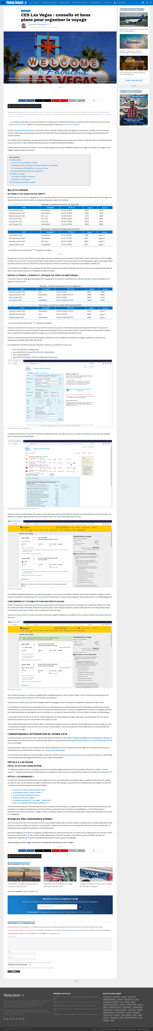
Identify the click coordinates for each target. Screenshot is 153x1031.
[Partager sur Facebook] (26, 100)
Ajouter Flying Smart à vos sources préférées (26, 106)
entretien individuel (72, 124)
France (120, 999)
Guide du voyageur (49, 2)
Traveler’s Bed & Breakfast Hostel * (26, 795)
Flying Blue (107, 997)
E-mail (10, 957)
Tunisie (127, 1002)
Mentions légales (143, 1029)
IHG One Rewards (131, 1017)
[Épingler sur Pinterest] (60, 100)
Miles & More (120, 1012)
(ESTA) (93, 740)
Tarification (108, 1015)
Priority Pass (131, 1004)
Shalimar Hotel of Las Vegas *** (25, 798)
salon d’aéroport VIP (30, 698)
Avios (136, 999)
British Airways (109, 1012)
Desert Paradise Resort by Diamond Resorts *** (31, 803)
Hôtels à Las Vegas (18, 174)
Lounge (124, 997)
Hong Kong (114, 1017)
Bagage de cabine (120, 1010)
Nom (9, 951)
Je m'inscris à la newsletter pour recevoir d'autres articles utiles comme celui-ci (31, 968)
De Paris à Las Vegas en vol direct (26, 162)
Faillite (140, 1004)
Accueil (94, 1029)
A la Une (116, 1015)
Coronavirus (128, 999)
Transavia (136, 1012)
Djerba (139, 1010)
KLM (121, 1002)
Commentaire (12, 936)
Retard (106, 1017)
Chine (112, 1020)
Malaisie (122, 1004)
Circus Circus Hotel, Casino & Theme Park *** (30, 790)
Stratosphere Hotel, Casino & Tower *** (28, 792)
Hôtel (122, 1017)
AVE (33, 757)
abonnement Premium (19, 124)
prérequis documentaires (70, 755)
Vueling (106, 1020)
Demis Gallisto (105, 81)
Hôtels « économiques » (22, 179)
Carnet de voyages (79, 2)
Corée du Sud (108, 1010)
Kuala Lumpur (126, 1015)
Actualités (35, 2)
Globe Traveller (27, 835)
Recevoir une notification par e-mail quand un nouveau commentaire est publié (29, 962)
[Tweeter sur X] (43, 100)
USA (36, 891)
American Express (110, 999)
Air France (41, 197)
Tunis (140, 1015)
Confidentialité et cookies (127, 1029)
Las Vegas (30, 891)
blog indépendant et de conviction (45, 112)
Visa (140, 1017)
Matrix (10, 338)
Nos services (95, 2)
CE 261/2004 (131, 1010)
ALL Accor (116, 997)
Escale (128, 1012)
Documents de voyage (111, 1002)
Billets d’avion (16, 160)
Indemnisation (137, 1007)
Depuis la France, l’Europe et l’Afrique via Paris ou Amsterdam (36, 165)
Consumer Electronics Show (24, 130)
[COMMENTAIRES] (93, 100)
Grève (134, 1015)
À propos (107, 2)
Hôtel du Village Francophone (24, 176)
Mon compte (121, 2)
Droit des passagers (111, 1004)
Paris (133, 1002)
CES (25, 891)
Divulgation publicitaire (107, 1029)
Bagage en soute (115, 1007)
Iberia (106, 1007)
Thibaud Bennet (42, 24)
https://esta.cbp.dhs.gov (55, 750)
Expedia (11, 263)
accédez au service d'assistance (76, 930)
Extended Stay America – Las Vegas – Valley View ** (32, 800)
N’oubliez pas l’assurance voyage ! (23, 182)
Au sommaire (15, 157)
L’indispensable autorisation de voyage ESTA (27, 171)
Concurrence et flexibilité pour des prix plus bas (31, 168)
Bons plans (64, 2)
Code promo (127, 1007)
